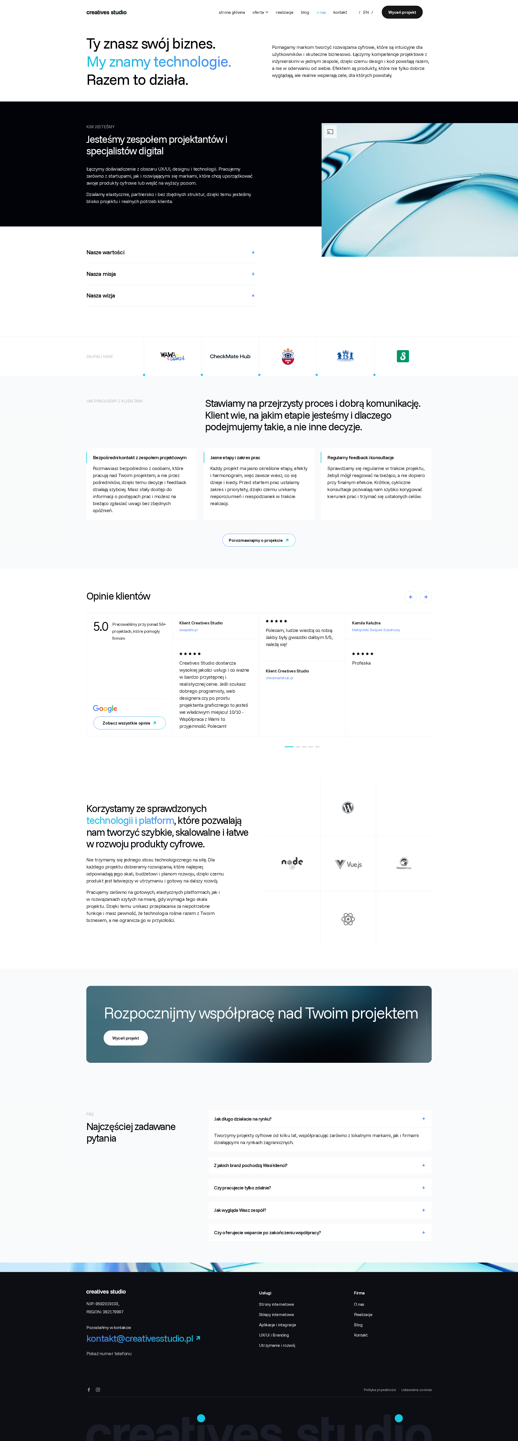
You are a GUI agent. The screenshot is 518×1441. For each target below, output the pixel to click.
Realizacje (285, 12)
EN (366, 12)
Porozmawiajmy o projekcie (255, 540)
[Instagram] (98, 1389)
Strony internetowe (276, 1304)
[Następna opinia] (426, 597)
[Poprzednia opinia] (411, 597)
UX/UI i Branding (274, 1335)
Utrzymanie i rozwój (277, 1345)
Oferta (258, 12)
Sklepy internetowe (276, 1314)
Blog (305, 12)
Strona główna (232, 12)
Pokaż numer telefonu (108, 1353)
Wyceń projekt (402, 12)
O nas (321, 12)
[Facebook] (88, 1389)
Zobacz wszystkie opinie (126, 723)
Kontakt (340, 12)
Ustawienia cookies (416, 1390)
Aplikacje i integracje (277, 1324)
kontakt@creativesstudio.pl (139, 1338)
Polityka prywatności (380, 1390)
